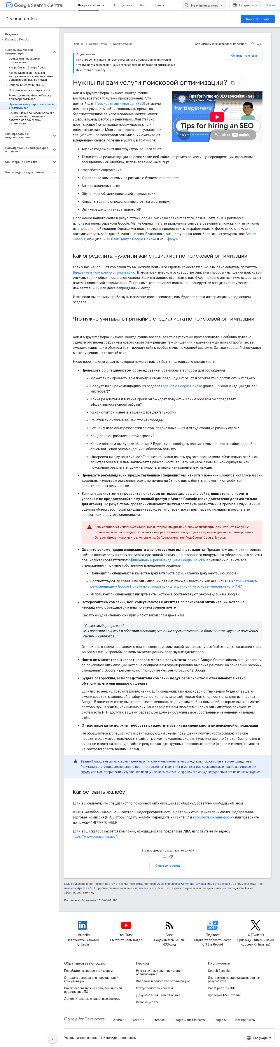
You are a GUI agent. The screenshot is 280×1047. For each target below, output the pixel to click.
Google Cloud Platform (189, 1020)
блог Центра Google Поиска (133, 239)
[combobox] (204, 5)
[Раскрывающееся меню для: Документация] (105, 5)
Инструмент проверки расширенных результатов (234, 979)
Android (118, 1020)
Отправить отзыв (244, 56)
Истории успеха (147, 1002)
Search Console (258, 19)
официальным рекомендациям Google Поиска (166, 560)
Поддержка (123, 5)
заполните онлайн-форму (213, 817)
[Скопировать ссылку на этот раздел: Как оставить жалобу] (129, 792)
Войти (270, 5)
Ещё (158, 5)
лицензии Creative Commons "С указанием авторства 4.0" (195, 883)
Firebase (159, 1020)
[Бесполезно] (259, 44)
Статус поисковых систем (154, 988)
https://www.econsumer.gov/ (95, 836)
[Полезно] (252, 44)
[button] (28, 39)
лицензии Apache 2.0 (77, 888)
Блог (143, 5)
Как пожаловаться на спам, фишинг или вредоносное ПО (93, 989)
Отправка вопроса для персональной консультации (91, 979)
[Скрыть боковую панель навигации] (52, 1039)
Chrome (138, 1020)
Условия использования (81, 1038)
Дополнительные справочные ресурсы (92, 998)
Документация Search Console (158, 995)
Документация (89, 5)
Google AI (220, 1020)
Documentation (21, 19)
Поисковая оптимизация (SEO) (120, 103)
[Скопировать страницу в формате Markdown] (233, 83)
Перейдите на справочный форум (88, 970)
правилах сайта (145, 888)
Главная (78, 43)
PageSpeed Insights (222, 988)
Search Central (47, 5)
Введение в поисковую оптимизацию (104, 272)
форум (172, 239)
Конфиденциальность (119, 1038)
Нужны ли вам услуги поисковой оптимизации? (159, 972)
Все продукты (245, 1020)
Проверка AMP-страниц (225, 995)
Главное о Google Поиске (181, 386)
